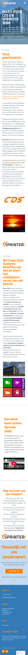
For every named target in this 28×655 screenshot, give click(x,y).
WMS (16, 98)
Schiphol (4, 71)
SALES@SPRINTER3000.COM (9, 597)
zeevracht (21, 96)
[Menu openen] (24, 3)
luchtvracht (14, 96)
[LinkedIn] (6, 651)
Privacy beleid (5, 625)
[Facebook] (3, 651)
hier (14, 579)
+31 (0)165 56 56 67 (6, 594)
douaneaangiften (7, 98)
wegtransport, (6, 96)
